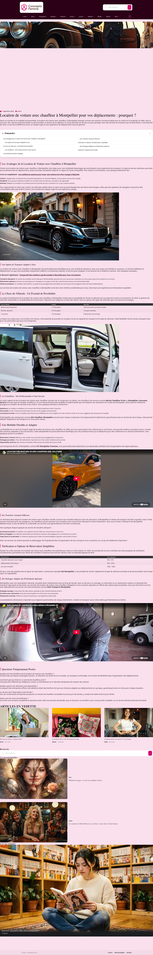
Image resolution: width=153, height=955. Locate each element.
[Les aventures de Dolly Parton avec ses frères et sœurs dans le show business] (33, 822)
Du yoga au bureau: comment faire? (11, 739)
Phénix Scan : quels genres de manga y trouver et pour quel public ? (21, 931)
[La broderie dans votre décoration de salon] (76, 722)
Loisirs (19, 111)
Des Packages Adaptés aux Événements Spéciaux (94, 146)
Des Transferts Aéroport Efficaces (90, 139)
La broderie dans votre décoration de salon (65, 739)
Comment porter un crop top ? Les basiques (117, 739)
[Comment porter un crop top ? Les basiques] (128, 722)
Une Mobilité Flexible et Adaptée (13, 153)
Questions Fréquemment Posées (88, 150)
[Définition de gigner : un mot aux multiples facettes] (33, 779)
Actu (70, 777)
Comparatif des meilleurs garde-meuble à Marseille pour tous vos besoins (50, 275)
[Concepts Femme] (31, 7)
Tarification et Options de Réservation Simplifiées (93, 142)
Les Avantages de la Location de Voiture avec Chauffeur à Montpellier (24, 139)
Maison (54, 742)
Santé (1, 742)
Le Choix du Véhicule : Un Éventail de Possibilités (18, 146)
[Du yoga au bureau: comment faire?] (24, 722)
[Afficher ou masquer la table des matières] (83, 133)
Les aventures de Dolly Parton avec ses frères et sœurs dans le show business (93, 824)
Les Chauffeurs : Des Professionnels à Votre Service (20, 150)
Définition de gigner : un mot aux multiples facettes (85, 780)
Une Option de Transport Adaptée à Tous (17, 142)
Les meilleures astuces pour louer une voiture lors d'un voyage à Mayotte (48, 174)
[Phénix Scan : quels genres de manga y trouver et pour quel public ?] (76, 891)
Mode (106, 742)
